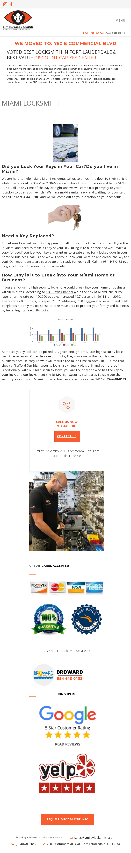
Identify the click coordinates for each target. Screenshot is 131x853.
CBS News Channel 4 (61, 292)
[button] (120, 20)
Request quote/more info (67, 819)
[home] (18, 20)
